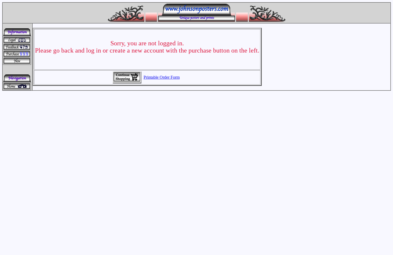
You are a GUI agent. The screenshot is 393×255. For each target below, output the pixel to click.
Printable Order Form (162, 77)
